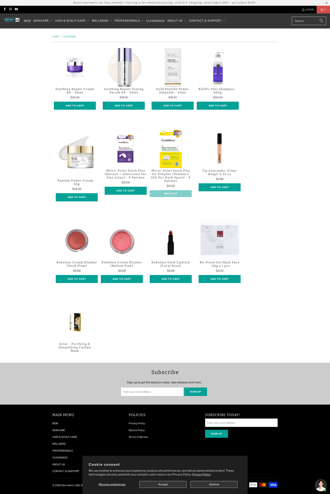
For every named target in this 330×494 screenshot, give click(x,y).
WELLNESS (59, 443)
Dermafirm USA (70, 485)
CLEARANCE (60, 457)
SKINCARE (58, 430)
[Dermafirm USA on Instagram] (10, 9)
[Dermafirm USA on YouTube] (16, 9)
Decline (214, 484)
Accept (163, 484)
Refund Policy (137, 430)
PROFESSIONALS (62, 450)
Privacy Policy (201, 474)
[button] (43, 21)
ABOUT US (58, 464)
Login (310, 9)
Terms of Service (138, 437)
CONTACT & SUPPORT (65, 471)
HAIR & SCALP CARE (64, 437)
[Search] (321, 21)
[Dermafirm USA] (12, 21)
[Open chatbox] (321, 485)
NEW (55, 423)
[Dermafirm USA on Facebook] (4, 9)
